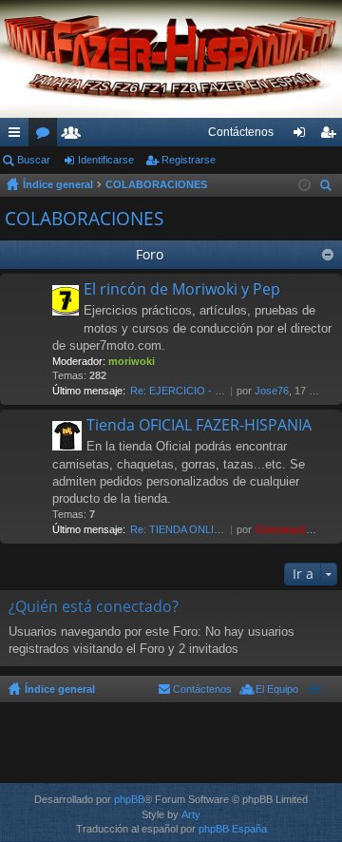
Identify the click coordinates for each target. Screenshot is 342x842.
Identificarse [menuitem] (303, 135)
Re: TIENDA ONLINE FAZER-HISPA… (219, 529)
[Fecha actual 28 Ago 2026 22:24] (304, 185)
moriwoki (131, 361)
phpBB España (233, 828)
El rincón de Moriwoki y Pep (182, 289)
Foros (46, 135)
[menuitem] (241, 132)
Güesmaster (285, 529)
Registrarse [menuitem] (331, 135)
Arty (190, 814)
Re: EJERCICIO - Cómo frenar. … (209, 390)
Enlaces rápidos (18, 135)
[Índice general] (171, 59)
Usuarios (75, 135)
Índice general (58, 184)
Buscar (33, 159)
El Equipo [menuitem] (277, 689)
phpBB (129, 799)
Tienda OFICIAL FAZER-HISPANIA (199, 425)
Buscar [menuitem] (327, 188)
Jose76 (272, 390)
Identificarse (106, 159)
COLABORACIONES (156, 184)
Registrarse (189, 159)
